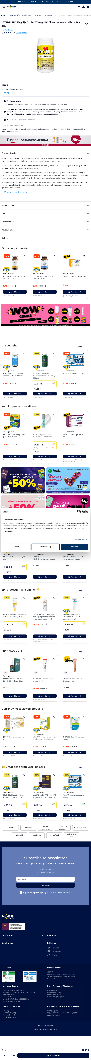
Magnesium (49, 15)
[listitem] (68, 948)
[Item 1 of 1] (45, 57)
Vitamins (38, 15)
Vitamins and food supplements (20, 15)
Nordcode (49, 1026)
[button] (83, 7)
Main (3, 15)
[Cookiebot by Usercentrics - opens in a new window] (78, 511)
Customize (44, 547)
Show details (79, 540)
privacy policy (40, 892)
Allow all (74, 547)
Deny (17, 547)
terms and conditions (60, 892)
